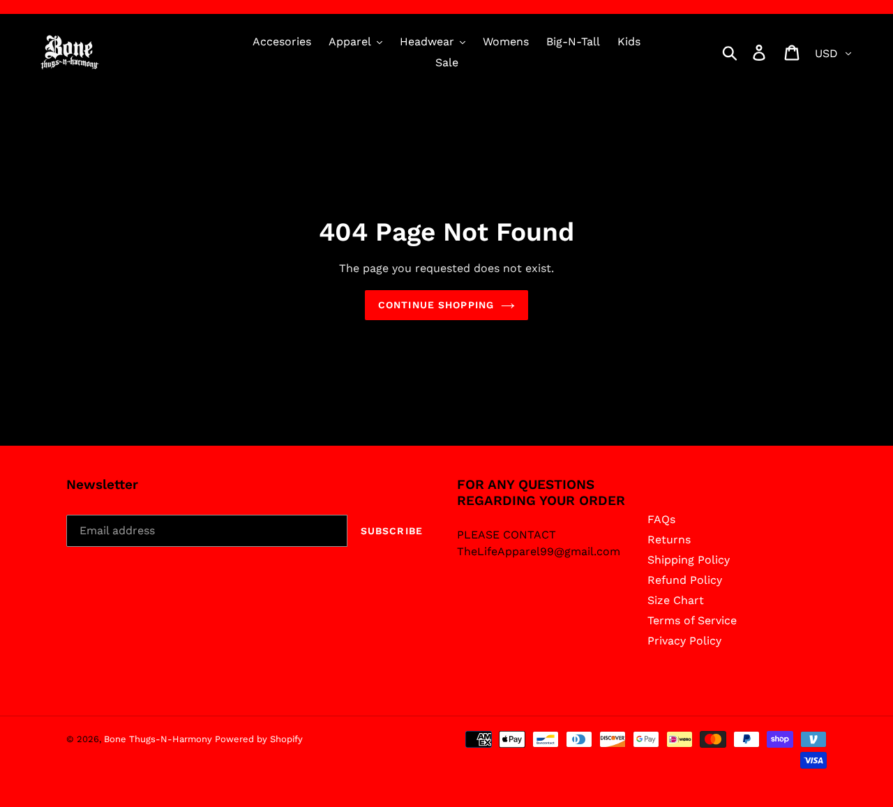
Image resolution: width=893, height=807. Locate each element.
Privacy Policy (684, 640)
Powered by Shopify (259, 739)
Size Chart (675, 600)
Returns (669, 539)
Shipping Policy (688, 559)
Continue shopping (436, 304)
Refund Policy (684, 580)
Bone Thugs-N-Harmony (159, 739)
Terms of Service (692, 620)
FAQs (661, 519)
